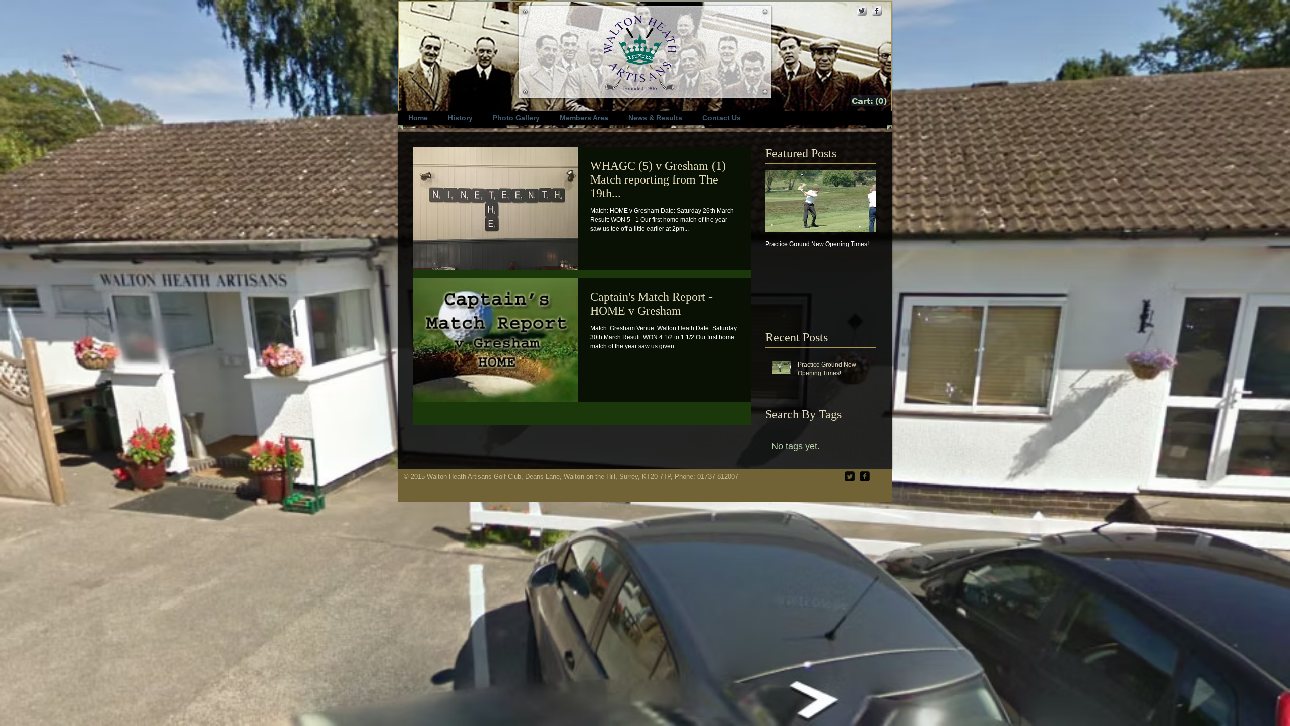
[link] (870, 101)
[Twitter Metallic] (862, 11)
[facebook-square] (865, 476)
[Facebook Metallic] (877, 11)
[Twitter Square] (850, 476)
